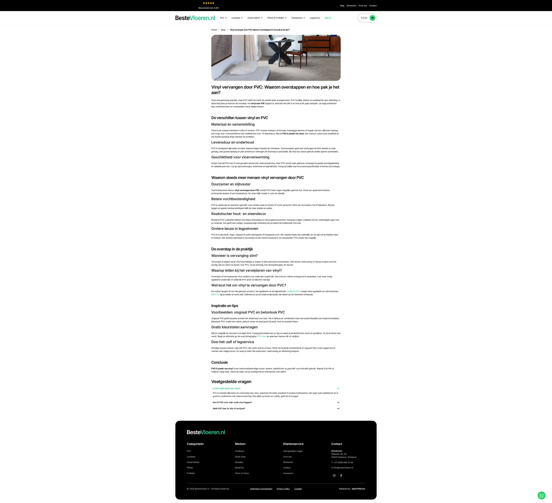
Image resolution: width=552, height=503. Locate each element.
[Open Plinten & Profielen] (286, 18)
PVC (189, 451)
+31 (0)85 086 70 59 (343, 462)
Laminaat (191, 456)
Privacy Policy (283, 488)
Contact (373, 5)
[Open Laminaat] (242, 18)
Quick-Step (240, 456)
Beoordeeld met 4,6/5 (209, 8)
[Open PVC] (226, 18)
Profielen (191, 473)
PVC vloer (261, 336)
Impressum (288, 473)
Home (214, 29)
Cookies (298, 488)
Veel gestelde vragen (293, 451)
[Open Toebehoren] (304, 18)
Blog (342, 5)
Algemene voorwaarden (261, 488)
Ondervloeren (193, 462)
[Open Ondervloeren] (262, 18)
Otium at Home (242, 473)
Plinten (190, 467)
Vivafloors (239, 451)
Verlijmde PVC (293, 291)
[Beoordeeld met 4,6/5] (208, 3)
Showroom (351, 5)
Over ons (363, 5)
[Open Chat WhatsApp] (542, 495)
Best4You (239, 467)
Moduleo (239, 462)
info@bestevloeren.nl (343, 467)
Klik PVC (215, 294)
